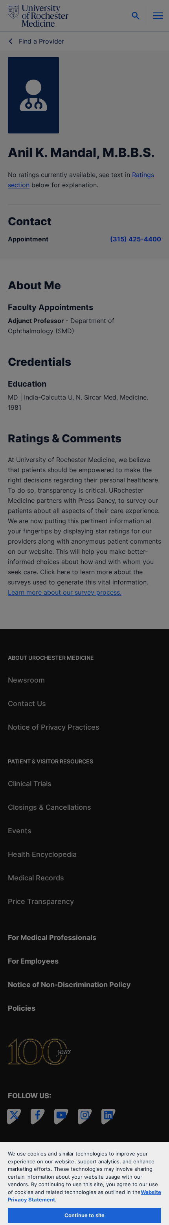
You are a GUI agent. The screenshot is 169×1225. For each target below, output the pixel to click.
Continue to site (84, 1215)
